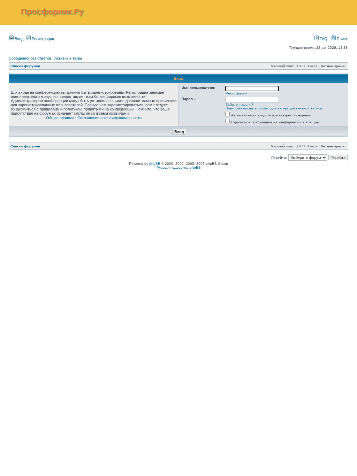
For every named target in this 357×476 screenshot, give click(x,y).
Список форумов (25, 66)
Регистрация (42, 39)
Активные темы (68, 58)
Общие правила (60, 118)
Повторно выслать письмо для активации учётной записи (274, 108)
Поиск (342, 39)
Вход (18, 39)
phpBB (154, 164)
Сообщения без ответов (30, 58)
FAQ (323, 39)
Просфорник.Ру (52, 11)
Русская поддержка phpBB (179, 167)
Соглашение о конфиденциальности (109, 118)
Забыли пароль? (239, 104)
